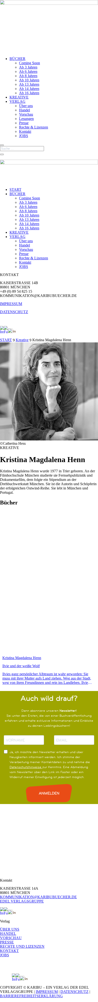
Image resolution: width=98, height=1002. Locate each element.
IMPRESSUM (11, 304)
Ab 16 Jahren (29, 93)
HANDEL (8, 934)
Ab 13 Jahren (29, 84)
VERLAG (17, 101)
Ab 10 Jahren (29, 80)
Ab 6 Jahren (28, 71)
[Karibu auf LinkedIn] (14, 332)
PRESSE (7, 942)
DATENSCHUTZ (14, 312)
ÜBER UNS (9, 929)
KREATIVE (19, 97)
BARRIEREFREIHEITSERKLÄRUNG (31, 996)
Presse (24, 123)
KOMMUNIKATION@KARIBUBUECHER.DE (38, 897)
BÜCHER (17, 59)
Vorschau (26, 114)
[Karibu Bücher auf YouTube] (10, 332)
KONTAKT (9, 951)
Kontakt (25, 131)
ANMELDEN (49, 793)
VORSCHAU (11, 938)
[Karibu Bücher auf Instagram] (2, 332)
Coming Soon (29, 63)
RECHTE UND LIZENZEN (22, 946)
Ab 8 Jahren (28, 76)
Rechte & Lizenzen (33, 127)
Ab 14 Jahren (29, 89)
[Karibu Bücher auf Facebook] (6, 332)
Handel (24, 110)
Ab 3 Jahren (28, 67)
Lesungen (26, 119)
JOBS (23, 136)
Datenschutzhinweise (26, 767)
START (15, 190)
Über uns (26, 106)
